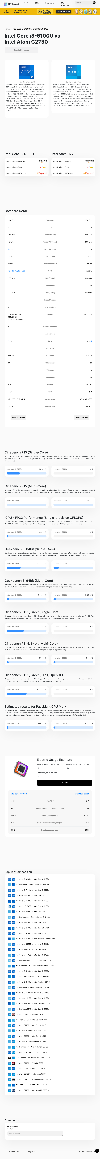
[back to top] (97, 1151)
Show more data (18, 417)
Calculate (64, 783)
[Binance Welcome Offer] (6, 11)
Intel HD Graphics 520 (16, 271)
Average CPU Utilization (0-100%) (78, 764)
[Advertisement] (50, 21)
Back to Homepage (21, 50)
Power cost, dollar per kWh (47, 773)
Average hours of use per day (48, 764)
